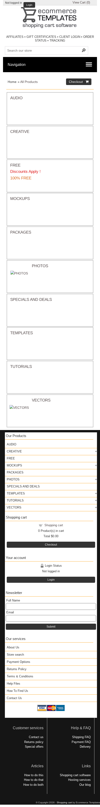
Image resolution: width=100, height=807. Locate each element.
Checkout (51, 544)
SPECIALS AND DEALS (31, 299)
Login (29, 5)
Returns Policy (17, 669)
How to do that (33, 780)
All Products (29, 82)
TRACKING (57, 40)
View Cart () (81, 2)
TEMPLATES (21, 333)
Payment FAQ (81, 742)
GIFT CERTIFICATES (41, 37)
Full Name (13, 600)
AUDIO (16, 98)
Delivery (85, 746)
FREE (15, 165)
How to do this (33, 775)
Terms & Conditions (20, 676)
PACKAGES (20, 232)
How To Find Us (17, 691)
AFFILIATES (14, 37)
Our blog (85, 784)
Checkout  (79, 81)
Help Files (13, 683)
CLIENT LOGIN (69, 37)
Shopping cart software (75, 775)
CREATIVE (19, 131)
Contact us (36, 737)
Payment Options (18, 662)
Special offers (34, 746)
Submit (51, 626)
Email (10, 612)
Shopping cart (53, 525)
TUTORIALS (21, 366)
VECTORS (41, 400)
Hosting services (79, 780)
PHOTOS (40, 265)
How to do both (33, 784)
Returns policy (33, 742)
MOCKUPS (20, 198)
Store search (15, 654)
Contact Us (14, 698)
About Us (13, 647)
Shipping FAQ (81, 737)
